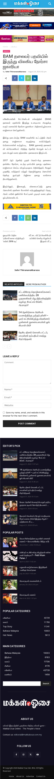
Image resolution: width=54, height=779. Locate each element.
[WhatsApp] (28, 78)
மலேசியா (14, 46)
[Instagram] (23, 754)
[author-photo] (27, 266)
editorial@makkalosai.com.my (28, 734)
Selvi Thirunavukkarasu (15, 71)
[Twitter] (21, 78)
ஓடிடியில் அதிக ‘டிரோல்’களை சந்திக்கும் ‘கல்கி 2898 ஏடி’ (13, 238)
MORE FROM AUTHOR (36, 284)
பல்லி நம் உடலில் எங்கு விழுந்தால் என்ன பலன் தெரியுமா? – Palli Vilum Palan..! (35, 555)
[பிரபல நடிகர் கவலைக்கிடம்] (10, 585)
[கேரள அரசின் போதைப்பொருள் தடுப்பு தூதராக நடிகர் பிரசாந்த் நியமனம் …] (10, 506)
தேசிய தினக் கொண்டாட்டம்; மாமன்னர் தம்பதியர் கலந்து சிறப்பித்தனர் (33, 336)
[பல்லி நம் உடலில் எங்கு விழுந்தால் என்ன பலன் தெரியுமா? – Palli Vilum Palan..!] (10, 556)
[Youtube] (37, 754)
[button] (5, 4)
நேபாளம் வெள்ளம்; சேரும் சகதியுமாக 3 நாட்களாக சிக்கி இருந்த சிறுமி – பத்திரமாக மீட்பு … (35, 519)
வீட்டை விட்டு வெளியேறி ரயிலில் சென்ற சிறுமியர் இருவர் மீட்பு (40, 238)
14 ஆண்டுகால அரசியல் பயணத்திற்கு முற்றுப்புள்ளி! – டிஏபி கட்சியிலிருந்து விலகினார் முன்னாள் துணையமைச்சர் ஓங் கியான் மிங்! (34, 319)
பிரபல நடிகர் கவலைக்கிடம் (30, 581)
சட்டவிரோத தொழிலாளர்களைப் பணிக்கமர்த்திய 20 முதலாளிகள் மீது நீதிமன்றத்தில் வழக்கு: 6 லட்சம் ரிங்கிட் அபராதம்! (35, 298)
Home (5, 46)
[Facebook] (15, 78)
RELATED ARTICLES (14, 284)
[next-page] (9, 346)
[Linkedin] (35, 78)
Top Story (7, 299)
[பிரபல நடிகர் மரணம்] (10, 598)
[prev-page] (4, 346)
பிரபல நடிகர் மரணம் (28, 595)
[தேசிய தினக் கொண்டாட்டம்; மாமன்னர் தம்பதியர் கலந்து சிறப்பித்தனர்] (10, 336)
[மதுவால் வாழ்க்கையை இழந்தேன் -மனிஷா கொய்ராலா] (10, 571)
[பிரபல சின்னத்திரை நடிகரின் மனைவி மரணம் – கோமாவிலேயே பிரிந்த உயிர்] (10, 542)
